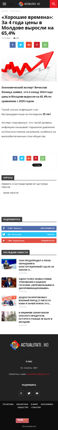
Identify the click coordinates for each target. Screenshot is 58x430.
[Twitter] (29, 393)
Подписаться (47, 240)
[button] (54, 4)
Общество (23, 407)
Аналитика (22, 404)
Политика (8, 404)
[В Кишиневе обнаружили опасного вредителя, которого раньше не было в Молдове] (8, 316)
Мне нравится (47, 228)
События (36, 407)
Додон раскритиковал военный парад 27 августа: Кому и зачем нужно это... (35, 300)
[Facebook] (21, 393)
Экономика (16, 11)
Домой (4, 11)
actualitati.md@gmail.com (38, 374)
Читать (50, 234)
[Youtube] (37, 393)
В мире (34, 404)
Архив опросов (10, 192)
